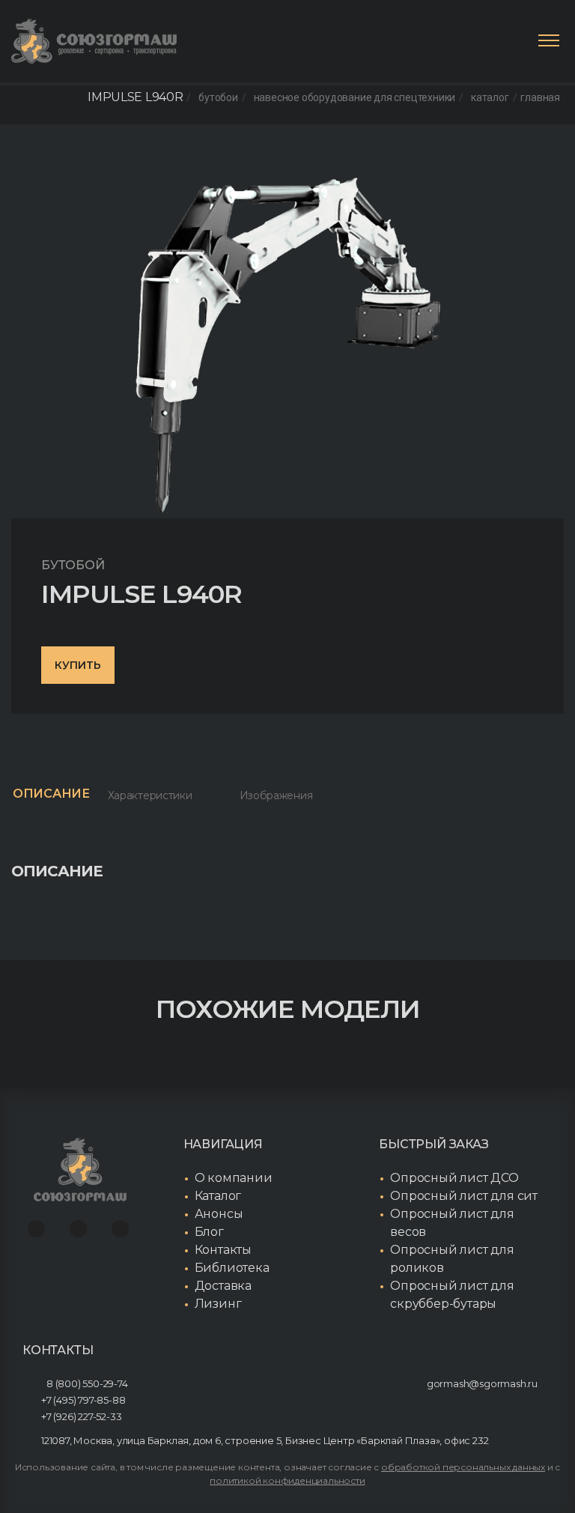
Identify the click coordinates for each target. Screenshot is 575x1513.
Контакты (223, 1250)
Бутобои (218, 97)
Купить (78, 665)
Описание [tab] (51, 793)
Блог (209, 1232)
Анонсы (219, 1214)
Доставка (223, 1286)
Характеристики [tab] (150, 795)
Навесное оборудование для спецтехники (355, 97)
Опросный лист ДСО (454, 1178)
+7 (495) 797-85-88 (83, 1400)
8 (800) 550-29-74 (87, 1383)
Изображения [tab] (276, 795)
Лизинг (218, 1304)
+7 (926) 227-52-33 (81, 1416)
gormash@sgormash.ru (482, 1383)
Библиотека (232, 1268)
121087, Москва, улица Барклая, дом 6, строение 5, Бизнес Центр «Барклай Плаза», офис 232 (264, 1440)
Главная (540, 97)
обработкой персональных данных (463, 1467)
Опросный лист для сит (464, 1196)
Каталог (490, 97)
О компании (234, 1178)
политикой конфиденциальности (287, 1480)
